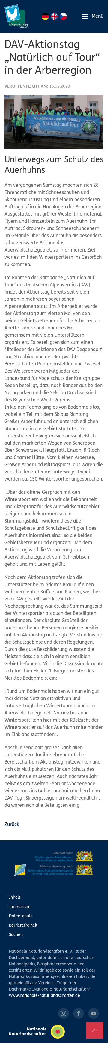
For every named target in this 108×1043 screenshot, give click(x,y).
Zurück (11, 824)
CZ (63, 16)
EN (54, 16)
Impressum (20, 907)
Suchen (16, 935)
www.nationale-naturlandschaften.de (44, 996)
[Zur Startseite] (16, 16)
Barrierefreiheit (23, 925)
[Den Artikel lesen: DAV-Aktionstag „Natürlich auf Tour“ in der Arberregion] (54, 122)
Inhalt (14, 897)
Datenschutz (20, 916)
